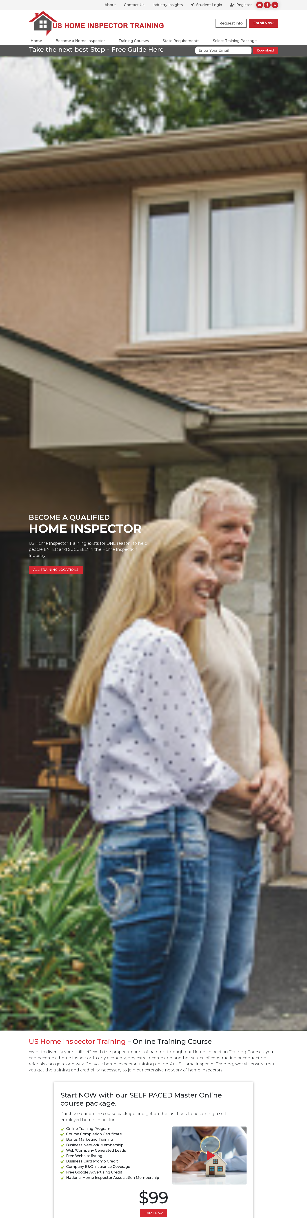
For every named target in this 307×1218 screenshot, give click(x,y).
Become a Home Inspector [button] (80, 41)
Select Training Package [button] (235, 41)
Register (243, 5)
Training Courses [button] (133, 41)
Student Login (208, 5)
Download (265, 50)
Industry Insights (167, 5)
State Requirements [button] (180, 41)
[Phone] (274, 5)
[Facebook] (267, 5)
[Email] (259, 5)
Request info (231, 23)
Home (36, 41)
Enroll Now (264, 23)
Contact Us (134, 5)
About (110, 5)
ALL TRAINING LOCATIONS (55, 570)
